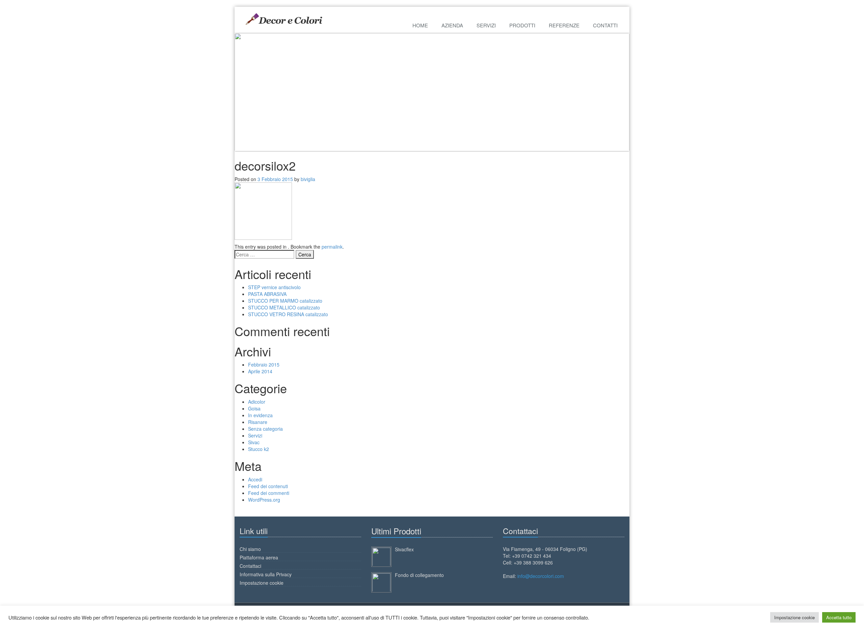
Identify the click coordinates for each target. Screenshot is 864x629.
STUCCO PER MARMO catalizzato (285, 300)
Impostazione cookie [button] (794, 617)
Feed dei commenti (268, 492)
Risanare (257, 422)
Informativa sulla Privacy (266, 574)
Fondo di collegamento (419, 575)
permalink (332, 246)
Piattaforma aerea (259, 557)
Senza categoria (265, 428)
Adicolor (256, 401)
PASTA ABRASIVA (267, 294)
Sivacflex (404, 549)
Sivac (254, 442)
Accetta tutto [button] (839, 617)
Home (420, 25)
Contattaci (250, 565)
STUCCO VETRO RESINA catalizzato (288, 314)
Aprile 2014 (260, 371)
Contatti (605, 25)
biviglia (308, 179)
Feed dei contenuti (268, 486)
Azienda (452, 25)
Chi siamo (250, 549)
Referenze (564, 25)
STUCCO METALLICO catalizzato (284, 307)
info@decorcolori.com (540, 576)
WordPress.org (264, 499)
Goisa (254, 408)
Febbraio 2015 (263, 364)
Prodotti (522, 25)
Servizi (486, 25)
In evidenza (260, 415)
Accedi (255, 479)
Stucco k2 (258, 449)
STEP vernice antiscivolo (274, 287)
